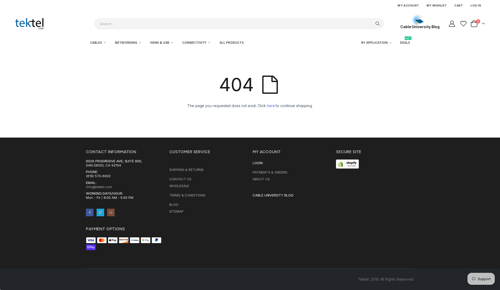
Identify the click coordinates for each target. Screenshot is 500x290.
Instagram (111, 212)
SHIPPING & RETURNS (186, 170)
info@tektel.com (99, 187)
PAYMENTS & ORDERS (270, 172)
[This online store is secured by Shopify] (347, 164)
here (271, 105)
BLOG (173, 204)
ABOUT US (261, 179)
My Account (408, 5)
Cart (458, 5)
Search (378, 23)
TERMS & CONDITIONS (187, 195)
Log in (476, 5)
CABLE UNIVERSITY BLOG (273, 195)
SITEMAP (176, 211)
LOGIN (258, 163)
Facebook (89, 212)
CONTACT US (180, 179)
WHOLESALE (179, 186)
